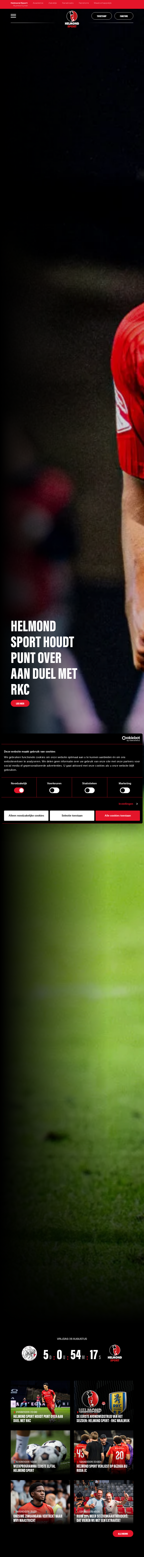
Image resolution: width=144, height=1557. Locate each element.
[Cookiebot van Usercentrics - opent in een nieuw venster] (124, 738)
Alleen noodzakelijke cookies (26, 815)
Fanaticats (68, 3)
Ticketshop (101, 16)
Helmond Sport (19, 3)
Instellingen (126, 803)
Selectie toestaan (72, 815)
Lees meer (20, 703)
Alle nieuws (123, 1533)
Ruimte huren (20, 6)
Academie (38, 3)
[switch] (54, 790)
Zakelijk (52, 3)
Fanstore (84, 3)
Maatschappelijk (103, 3)
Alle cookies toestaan (118, 815)
